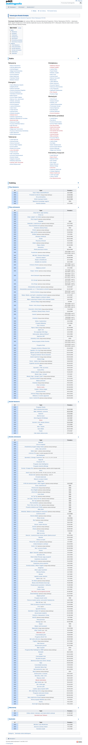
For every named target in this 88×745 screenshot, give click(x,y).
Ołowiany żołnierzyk (40, 236)
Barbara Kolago (54, 166)
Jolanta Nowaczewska (56, 104)
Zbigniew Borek (14, 86)
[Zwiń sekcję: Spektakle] (78, 719)
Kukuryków (41, 247)
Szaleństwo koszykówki (41, 559)
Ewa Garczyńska (54, 125)
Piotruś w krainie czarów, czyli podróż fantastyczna (40, 600)
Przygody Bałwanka (41, 323)
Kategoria (10, 733)
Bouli (34, 520)
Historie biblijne (34, 516)
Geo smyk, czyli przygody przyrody (40, 591)
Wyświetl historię (53, 10)
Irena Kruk (52, 167)
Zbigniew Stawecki (15, 159)
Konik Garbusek (35, 275)
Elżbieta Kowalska (15, 113)
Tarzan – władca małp (35, 361)
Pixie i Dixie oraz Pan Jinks (34, 505)
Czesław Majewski (55, 171)
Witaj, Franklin (38, 630)
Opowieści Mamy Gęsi (41, 667)
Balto (40, 365)
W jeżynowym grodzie (41, 645)
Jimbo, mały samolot (40, 449)
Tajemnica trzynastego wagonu (41, 201)
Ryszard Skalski (14, 157)
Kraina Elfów (40, 370)
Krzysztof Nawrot (54, 85)
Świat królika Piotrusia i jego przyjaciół (41, 557)
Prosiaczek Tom (41, 461)
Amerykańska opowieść (34, 287)
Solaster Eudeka (54, 67)
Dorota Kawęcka (14, 74)
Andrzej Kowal (14, 111)
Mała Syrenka (34, 561)
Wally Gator (41, 509)
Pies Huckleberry (34, 503)
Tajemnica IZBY (41, 336)
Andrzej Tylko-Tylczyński (16, 162)
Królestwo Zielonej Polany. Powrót (41, 311)
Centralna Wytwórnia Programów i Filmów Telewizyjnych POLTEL (30, 18)
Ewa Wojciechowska (55, 178)
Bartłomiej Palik (14, 120)
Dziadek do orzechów (40, 262)
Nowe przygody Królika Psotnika (40, 341)
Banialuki (40, 442)
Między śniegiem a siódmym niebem (40, 297)
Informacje (21, 7)
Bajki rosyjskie (40, 647)
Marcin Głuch (53, 157)
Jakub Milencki (54, 81)
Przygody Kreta (41, 345)
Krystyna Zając (54, 94)
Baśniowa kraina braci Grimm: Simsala (41, 660)
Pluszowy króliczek (41, 240)
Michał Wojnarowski (15, 134)
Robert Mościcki (54, 83)
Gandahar (40, 221)
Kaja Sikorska (13, 125)
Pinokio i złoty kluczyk (35, 305)
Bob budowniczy (38, 669)
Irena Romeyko (54, 109)
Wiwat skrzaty (40, 518)
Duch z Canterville (34, 398)
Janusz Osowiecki (55, 139)
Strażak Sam (32, 474)
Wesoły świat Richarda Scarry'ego (41, 582)
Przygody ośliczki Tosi (41, 637)
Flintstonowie (35, 487)
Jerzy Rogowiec (54, 88)
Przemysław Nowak (55, 106)
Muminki (41, 537)
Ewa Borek (53, 120)
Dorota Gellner (14, 146)
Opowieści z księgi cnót (34, 611)
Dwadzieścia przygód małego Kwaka (34, 446)
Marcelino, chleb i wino (41, 675)
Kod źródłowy (43, 10)
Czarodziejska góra (41, 634)
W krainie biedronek (41, 477)
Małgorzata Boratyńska (16, 71)
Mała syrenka (34, 232)
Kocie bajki (35, 703)
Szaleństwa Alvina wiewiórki (40, 563)
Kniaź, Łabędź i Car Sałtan (34, 217)
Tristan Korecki (14, 109)
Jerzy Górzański (14, 150)
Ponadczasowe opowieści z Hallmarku (41, 585)
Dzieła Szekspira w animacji (40, 544)
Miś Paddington (41, 455)
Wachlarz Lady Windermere (41, 724)
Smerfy (28, 472)
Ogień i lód (41, 329)
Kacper (41, 624)
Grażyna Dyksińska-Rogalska (17, 90)
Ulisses (34, 528)
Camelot (34, 314)
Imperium (40, 413)
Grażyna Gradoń (54, 101)
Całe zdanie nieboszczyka (41, 433)
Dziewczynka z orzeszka (40, 673)
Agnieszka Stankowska (56, 90)
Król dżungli (34, 280)
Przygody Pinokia (40, 407)
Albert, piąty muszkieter (41, 570)
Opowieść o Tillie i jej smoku (40, 367)
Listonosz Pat (32, 453)
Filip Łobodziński (14, 153)
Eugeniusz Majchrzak (55, 169)
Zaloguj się (79, 0)
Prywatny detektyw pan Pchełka (34, 507)
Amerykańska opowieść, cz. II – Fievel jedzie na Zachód (34, 289)
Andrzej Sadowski (55, 111)
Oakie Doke (41, 587)
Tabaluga (38, 621)
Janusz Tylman (54, 176)
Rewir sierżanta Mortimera (41, 409)
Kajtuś (32, 451)
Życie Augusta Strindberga (41, 418)
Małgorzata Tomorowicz (16, 129)
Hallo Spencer (40, 643)
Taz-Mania (34, 580)
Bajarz (40, 424)
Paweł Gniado (53, 71)
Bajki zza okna (41, 533)
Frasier (40, 431)
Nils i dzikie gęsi (41, 684)
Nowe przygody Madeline (37, 699)
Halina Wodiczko (14, 132)
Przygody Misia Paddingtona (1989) (34, 649)
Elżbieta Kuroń (14, 115)
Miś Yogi (34, 500)
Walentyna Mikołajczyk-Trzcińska (18, 118)
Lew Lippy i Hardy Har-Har (34, 498)
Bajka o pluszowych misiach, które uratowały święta (40, 299)
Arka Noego (34, 284)
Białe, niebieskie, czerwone (41, 411)
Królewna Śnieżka (34, 265)
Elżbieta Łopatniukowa (16, 116)
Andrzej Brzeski (14, 141)
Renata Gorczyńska (15, 148)
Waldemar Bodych (55, 65)
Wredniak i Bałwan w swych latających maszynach (34, 511)
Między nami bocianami (41, 626)
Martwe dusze (40, 416)
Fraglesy (35, 641)
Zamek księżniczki (35, 357)
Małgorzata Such (14, 127)
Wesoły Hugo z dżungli (41, 374)
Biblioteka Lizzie (41, 632)
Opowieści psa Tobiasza (40, 715)
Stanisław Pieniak (14, 78)
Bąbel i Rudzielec (34, 552)
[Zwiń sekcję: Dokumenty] (78, 707)
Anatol (40, 654)
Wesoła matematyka (40, 680)
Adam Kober (13, 108)
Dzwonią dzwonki (40, 391)
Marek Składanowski (55, 144)
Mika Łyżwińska (54, 136)
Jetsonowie (34, 492)
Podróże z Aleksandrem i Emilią (41, 615)
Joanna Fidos (53, 69)
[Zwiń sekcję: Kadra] (78, 58)
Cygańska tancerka (34, 363)
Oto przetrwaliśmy (41, 197)
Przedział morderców (35, 194)
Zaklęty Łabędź (35, 372)
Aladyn (34, 243)
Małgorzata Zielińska (55, 150)
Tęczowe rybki (41, 686)
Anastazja (35, 318)
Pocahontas (34, 252)
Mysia (34, 671)
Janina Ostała (53, 141)
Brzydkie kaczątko (41, 658)
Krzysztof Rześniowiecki (16, 155)
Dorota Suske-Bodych (56, 146)
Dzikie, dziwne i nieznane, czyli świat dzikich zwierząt (41, 713)
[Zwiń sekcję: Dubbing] (78, 183)
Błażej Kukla (53, 79)
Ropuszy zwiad (41, 678)
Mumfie (34, 617)
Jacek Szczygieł (54, 174)
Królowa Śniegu (35, 301)
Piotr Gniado (53, 160)
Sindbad (34, 234)
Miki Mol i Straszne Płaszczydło (41, 255)
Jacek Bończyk (14, 139)
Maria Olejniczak (14, 76)
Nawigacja (12, 7)
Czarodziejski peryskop (41, 665)
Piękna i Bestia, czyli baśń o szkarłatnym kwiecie (34, 295)
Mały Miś (38, 602)
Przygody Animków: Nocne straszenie (41, 354)
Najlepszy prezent (40, 268)
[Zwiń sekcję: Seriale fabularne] (78, 402)
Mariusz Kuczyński (55, 78)
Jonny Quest (40, 494)
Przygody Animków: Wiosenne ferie (40, 348)
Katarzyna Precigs (15, 122)
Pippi (40, 662)
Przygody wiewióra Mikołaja (40, 466)
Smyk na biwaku (41, 385)
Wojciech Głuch (54, 158)
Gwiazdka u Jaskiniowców (34, 223)
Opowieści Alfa (41, 554)
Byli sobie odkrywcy (35, 639)
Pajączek (40, 459)
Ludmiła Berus (53, 118)
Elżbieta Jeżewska (15, 72)
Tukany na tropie (40, 539)
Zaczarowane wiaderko (41, 613)
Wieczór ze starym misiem (41, 479)
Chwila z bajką (41, 589)
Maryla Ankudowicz (15, 65)
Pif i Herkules (40, 531)
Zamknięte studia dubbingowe (23, 733)
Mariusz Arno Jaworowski (17, 99)
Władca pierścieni (40, 380)
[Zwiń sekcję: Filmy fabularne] (78, 187)
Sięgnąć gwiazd (41, 595)
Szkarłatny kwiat (35, 338)
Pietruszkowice (41, 619)
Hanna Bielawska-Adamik (16, 85)
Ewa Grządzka (54, 132)
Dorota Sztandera (54, 113)
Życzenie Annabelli (35, 378)
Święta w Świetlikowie (41, 259)
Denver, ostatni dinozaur (40, 524)
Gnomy (41, 701)
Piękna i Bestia (41, 245)
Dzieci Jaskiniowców (40, 485)
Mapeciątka (35, 628)
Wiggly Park (41, 481)
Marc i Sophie (40, 426)
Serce (40, 470)
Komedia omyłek (40, 729)
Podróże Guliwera (40, 203)
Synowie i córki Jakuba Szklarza (40, 422)
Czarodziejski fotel (41, 656)
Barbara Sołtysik (14, 79)
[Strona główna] (14, 2)
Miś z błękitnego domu (35, 691)
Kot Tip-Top (34, 496)
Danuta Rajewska (54, 108)
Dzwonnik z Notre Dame (35, 309)
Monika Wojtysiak (54, 148)
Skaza (40, 420)
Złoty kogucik (34, 219)
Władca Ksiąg (40, 359)
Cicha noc (40, 215)
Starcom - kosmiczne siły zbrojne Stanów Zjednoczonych (41, 535)
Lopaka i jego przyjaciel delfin (41, 688)
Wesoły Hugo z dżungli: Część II (35, 376)
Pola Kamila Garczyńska (56, 130)
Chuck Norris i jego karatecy (40, 212)
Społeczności (30, 7)
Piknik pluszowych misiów (41, 249)
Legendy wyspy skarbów (40, 576)
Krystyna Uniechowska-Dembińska (19, 130)
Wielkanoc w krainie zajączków (41, 395)
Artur (39, 606)
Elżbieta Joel (53, 102)
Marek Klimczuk (54, 164)
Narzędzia (12, 738)
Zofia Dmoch (53, 99)
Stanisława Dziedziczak (16, 93)
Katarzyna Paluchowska (56, 86)
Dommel (41, 522)
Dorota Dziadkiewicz (15, 92)
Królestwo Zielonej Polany (41, 227)
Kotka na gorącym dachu (40, 199)
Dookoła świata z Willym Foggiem (35, 565)
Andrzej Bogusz (14, 69)
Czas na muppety (40, 444)
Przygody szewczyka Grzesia (40, 693)
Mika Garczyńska (54, 129)
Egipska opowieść (35, 352)
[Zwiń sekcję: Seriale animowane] (78, 437)
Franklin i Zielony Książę (41, 389)
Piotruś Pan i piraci (34, 541)
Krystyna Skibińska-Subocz (17, 123)
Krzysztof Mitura (54, 137)
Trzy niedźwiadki (40, 695)
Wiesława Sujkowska (15, 160)
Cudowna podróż (40, 513)
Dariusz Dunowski (15, 88)
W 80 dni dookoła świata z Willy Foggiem (34, 483)
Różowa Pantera (41, 572)
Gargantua (40, 567)
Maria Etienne (13, 95)
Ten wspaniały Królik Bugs (41, 332)
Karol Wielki (41, 428)
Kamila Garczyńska (55, 127)
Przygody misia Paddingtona (40, 464)
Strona (34, 10)
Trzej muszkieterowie (34, 225)
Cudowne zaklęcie (41, 257)
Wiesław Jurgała (54, 72)
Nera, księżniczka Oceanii (34, 697)
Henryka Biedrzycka (15, 67)
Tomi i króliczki (41, 325)
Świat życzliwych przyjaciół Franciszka (41, 604)
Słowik (40, 238)
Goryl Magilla (34, 490)
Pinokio (34, 230)
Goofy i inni (34, 546)
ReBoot (38, 578)
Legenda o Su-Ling (35, 350)
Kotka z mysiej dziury (40, 321)
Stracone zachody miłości (41, 726)
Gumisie (34, 526)
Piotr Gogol (53, 162)
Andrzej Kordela (54, 134)
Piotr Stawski (53, 92)
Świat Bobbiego (34, 593)
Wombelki (40, 652)
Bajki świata (38, 682)
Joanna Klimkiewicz (15, 106)
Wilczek (41, 574)
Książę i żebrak (34, 271)
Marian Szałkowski (55, 173)
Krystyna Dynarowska (56, 122)
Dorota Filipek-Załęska (16, 97)
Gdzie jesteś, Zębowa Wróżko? (41, 334)
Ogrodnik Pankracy (41, 608)
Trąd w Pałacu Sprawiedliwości (41, 192)
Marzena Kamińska (15, 102)
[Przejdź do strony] (80, 3)
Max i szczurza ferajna (41, 548)
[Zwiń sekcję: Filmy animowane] (78, 207)
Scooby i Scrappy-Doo (27, 468)
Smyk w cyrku (40, 387)
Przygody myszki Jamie (41, 598)
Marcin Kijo (53, 74)
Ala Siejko (52, 143)
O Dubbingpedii (9, 743)
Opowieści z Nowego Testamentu (33, 457)
